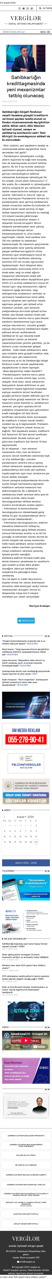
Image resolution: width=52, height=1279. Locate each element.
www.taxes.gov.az (14, 31)
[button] (45, 32)
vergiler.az (35, 1266)
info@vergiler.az (27, 1261)
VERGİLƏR (26, 18)
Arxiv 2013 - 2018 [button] (26, 862)
